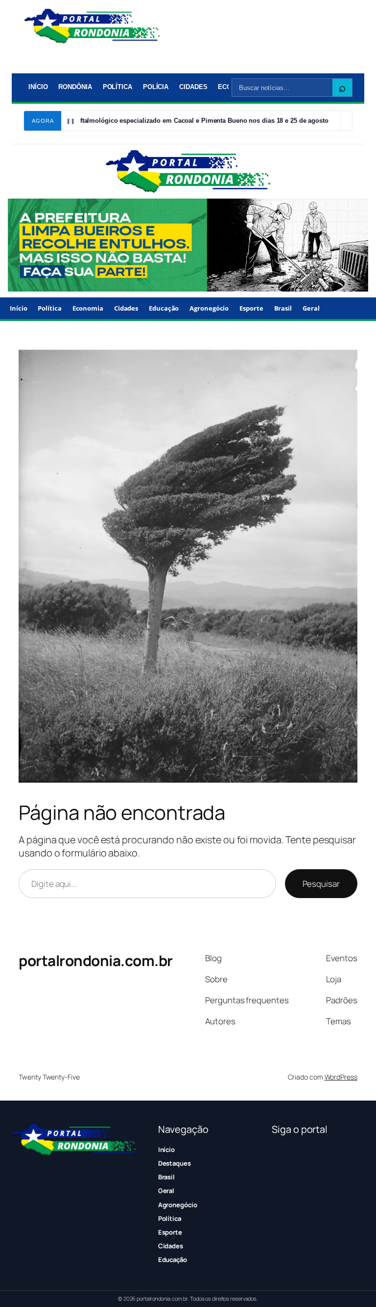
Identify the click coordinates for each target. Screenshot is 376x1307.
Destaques (174, 1163)
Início (37, 86)
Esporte (251, 308)
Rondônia (75, 86)
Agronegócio (209, 308)
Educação (164, 308)
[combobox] (282, 87)
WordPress (341, 1077)
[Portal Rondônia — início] (92, 26)
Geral (311, 308)
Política (117, 86)
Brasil (283, 308)
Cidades (193, 86)
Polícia (155, 86)
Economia (87, 308)
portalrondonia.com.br (96, 960)
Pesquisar (321, 883)
